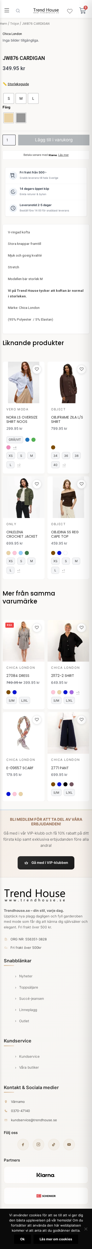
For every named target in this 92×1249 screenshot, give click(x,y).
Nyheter (25, 976)
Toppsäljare (28, 987)
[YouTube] (69, 1144)
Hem (3, 23)
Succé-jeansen (31, 998)
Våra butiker (29, 1067)
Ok (22, 1239)
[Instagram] (38, 1144)
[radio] (9, 98)
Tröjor (14, 23)
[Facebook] (23, 1144)
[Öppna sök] (18, 11)
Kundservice (29, 1056)
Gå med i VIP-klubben (49, 863)
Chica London (12, 34)
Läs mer (63, 155)
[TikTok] (54, 1144)
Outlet (24, 1021)
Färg (6, 107)
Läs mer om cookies (56, 1239)
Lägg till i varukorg (54, 139)
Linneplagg (28, 1010)
